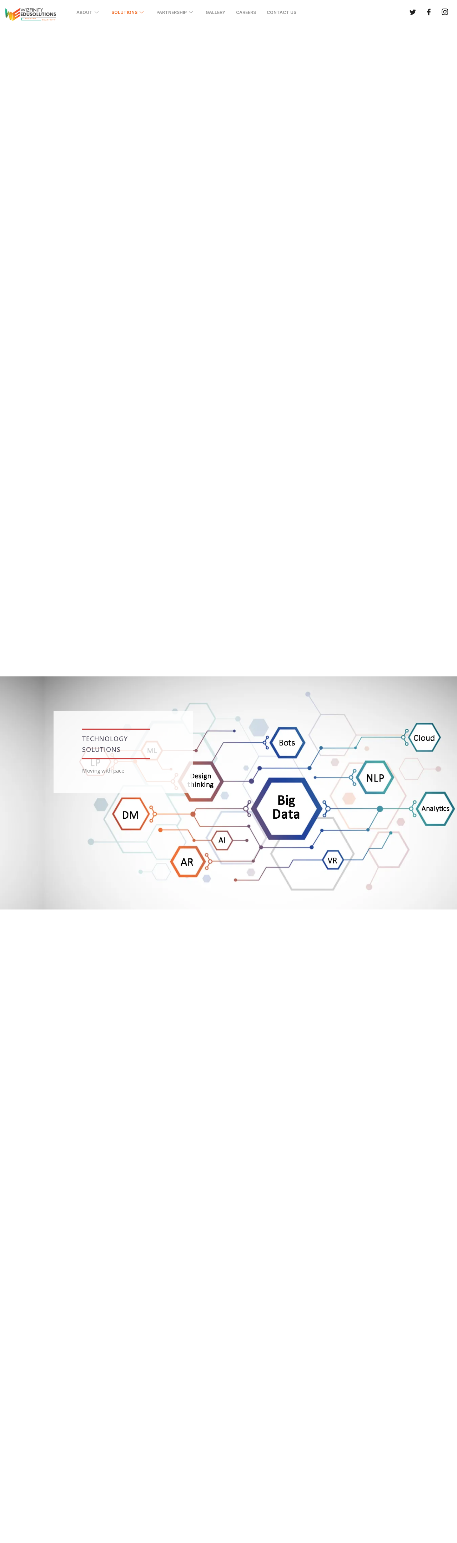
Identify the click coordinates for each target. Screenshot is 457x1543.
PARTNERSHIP (171, 12)
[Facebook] (428, 12)
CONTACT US (281, 12)
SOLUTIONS (124, 12)
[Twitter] (412, 12)
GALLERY (215, 12)
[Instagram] (445, 12)
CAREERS (246, 12)
